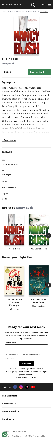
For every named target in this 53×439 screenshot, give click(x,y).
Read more (10, 140)
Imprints (6, 419)
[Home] (11, 4)
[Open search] (33, 5)
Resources (7, 403)
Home (4, 12)
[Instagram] (21, 387)
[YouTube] (33, 387)
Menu (43, 4)
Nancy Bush (32, 12)
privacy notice (17, 372)
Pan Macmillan (10, 395)
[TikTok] (27, 387)
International (9, 411)
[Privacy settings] (5, 434)
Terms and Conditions (11, 436)
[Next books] (48, 235)
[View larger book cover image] (26, 35)
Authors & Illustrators (17, 12)
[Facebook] (15, 387)
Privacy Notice (19, 431)
